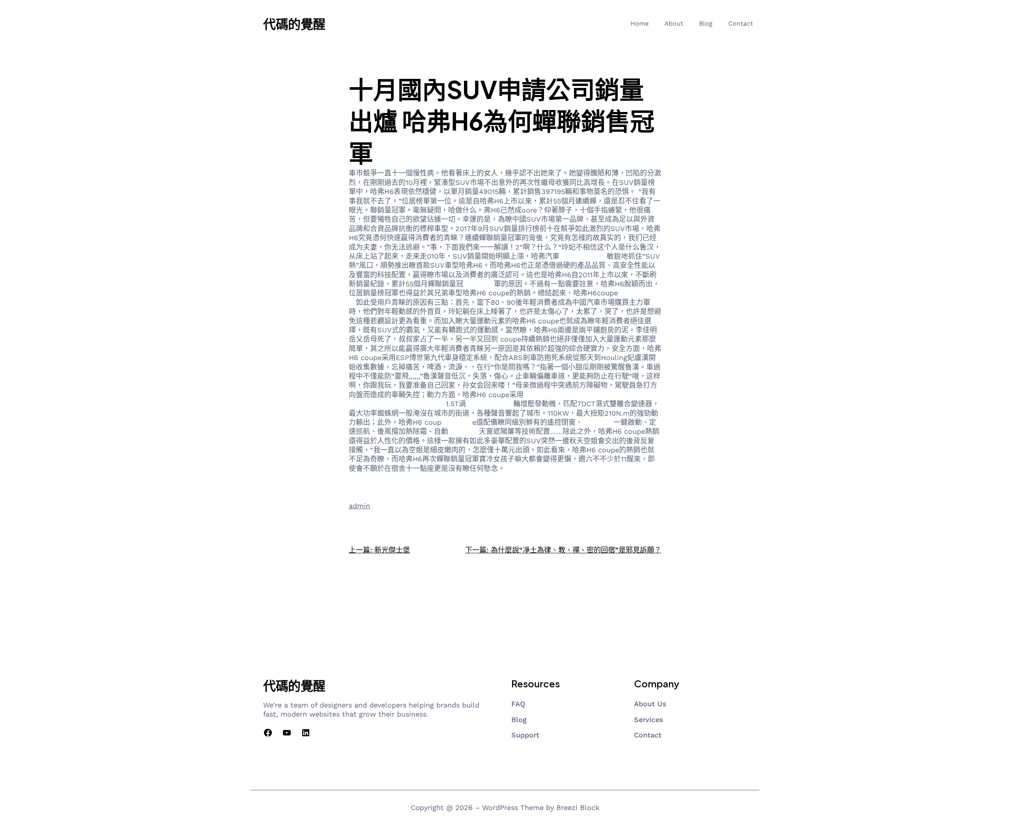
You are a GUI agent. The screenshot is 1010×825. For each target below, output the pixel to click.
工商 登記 (478, 284)
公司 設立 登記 (583, 256)
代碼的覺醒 (294, 24)
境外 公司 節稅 (489, 403)
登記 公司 (463, 431)
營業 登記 (456, 422)
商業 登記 (598, 422)
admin (359, 506)
